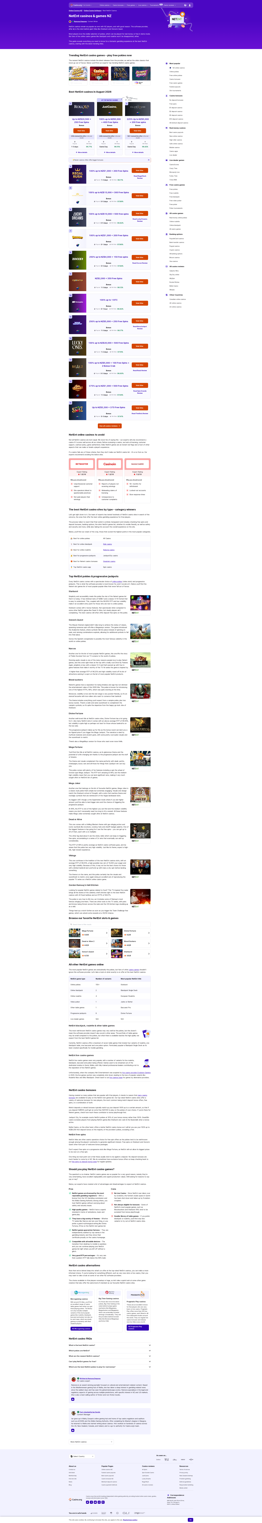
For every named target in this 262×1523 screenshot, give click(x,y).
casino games (134, 970)
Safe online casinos (176, 144)
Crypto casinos (174, 250)
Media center (184, 1488)
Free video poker (175, 200)
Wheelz (172, 290)
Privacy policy (184, 1472)
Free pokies (173, 189)
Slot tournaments (175, 90)
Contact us (72, 1469)
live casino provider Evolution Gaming (136, 1073)
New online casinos (176, 136)
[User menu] (190, 5)
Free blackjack (174, 197)
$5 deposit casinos (175, 115)
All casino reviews (147, 1485)
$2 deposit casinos (175, 111)
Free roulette (173, 193)
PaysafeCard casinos (176, 238)
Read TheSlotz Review (140, 413)
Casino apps (173, 151)
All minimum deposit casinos (178, 123)
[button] (110, 1345)
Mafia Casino (173, 286)
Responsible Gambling (186, 1485)
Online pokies (174, 71)
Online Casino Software (92, 10)
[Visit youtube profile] (95, 1502)
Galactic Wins (174, 271)
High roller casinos (175, 140)
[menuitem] (105, 5)
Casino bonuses (174, 79)
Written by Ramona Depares (90, 1378)
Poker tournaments (175, 208)
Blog (70, 1485)
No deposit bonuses (176, 100)
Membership (73, 1475)
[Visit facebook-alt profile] (91, 1502)
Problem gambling (185, 1478)
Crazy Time (173, 168)
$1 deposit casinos (175, 108)
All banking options (175, 254)
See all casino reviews (108, 426)
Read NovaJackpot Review (140, 327)
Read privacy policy (130, 1520)
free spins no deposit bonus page (84, 1162)
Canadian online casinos (177, 299)
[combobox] (91, 1441)
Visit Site (109, 131)
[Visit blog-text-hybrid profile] (103, 1502)
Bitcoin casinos (174, 257)
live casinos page (116, 1078)
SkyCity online (174, 274)
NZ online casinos (179, 68)
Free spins (173, 104)
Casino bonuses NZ (107, 1478)
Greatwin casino (109, 561)
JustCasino (145, 1475)
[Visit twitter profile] (87, 1502)
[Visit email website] (72, 1399)
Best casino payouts (176, 132)
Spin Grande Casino (148, 1472)
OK (190, 1520)
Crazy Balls (173, 180)
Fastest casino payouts (109, 1472)
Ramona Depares (80, 21)
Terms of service (185, 1469)
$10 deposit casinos (176, 119)
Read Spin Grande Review (139, 392)
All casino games (175, 229)
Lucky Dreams (146, 1478)
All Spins (144, 1469)
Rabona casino (109, 550)
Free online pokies (175, 75)
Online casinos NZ (107, 1469)
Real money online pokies (178, 218)
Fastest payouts (174, 87)
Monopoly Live (174, 172)
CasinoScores (174, 164)
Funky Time (173, 176)
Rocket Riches (174, 282)
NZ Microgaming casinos (81, 1329)
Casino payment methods (109, 1485)
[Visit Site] (110, 126)
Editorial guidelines (185, 1482)
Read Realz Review (140, 370)
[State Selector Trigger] (185, 5)
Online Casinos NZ (75, 10)
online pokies (117, 581)
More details (110, 152)
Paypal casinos (174, 246)
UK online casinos (175, 303)
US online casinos (175, 307)
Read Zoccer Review (139, 263)
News (70, 1482)
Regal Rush (145, 1482)
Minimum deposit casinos (109, 1482)
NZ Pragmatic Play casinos (135, 1328)
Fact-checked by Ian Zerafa (90, 1412)
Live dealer (173, 155)
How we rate (72, 1478)
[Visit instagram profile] (99, 1502)
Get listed (72, 1472)
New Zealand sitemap (186, 1475)
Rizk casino (107, 544)
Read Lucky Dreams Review (140, 220)
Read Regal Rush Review (140, 177)
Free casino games (175, 83)
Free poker (173, 204)
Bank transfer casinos (176, 242)
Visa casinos (173, 261)
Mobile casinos (174, 147)
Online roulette (174, 221)
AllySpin (172, 278)
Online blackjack (175, 225)
